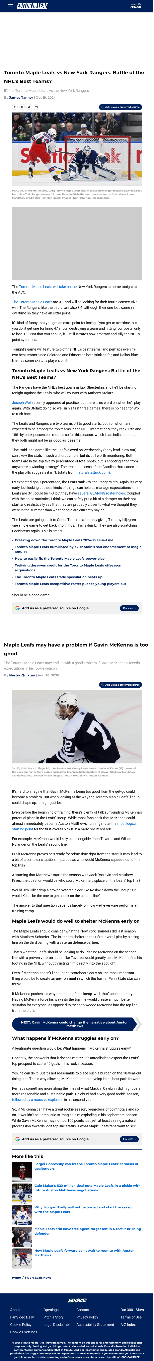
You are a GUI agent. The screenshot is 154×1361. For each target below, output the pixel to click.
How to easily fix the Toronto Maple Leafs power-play (60, 558)
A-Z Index (128, 1324)
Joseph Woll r (22, 402)
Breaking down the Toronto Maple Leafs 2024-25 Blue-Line (64, 540)
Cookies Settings (23, 1332)
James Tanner (21, 97)
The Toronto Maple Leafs (32, 302)
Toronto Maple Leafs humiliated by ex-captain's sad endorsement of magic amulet (78, 549)
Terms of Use (131, 1317)
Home (16, 1277)
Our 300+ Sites (132, 1310)
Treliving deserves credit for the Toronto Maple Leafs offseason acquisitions (68, 567)
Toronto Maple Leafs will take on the (48, 287)
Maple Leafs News (38, 1277)
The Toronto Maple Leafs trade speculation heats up (58, 577)
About (15, 1310)
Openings (51, 1310)
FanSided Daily (22, 1317)
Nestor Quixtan (22, 675)
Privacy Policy (87, 1317)
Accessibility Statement (95, 1324)
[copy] (36, 107)
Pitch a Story (54, 1317)
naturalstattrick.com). (93, 472)
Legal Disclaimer (57, 1324)
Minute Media (29, 1342)
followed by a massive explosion (37, 1100)
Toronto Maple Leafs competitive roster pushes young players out (70, 584)
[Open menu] (10, 6)
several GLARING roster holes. (102, 493)
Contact (82, 1310)
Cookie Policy (20, 1324)
